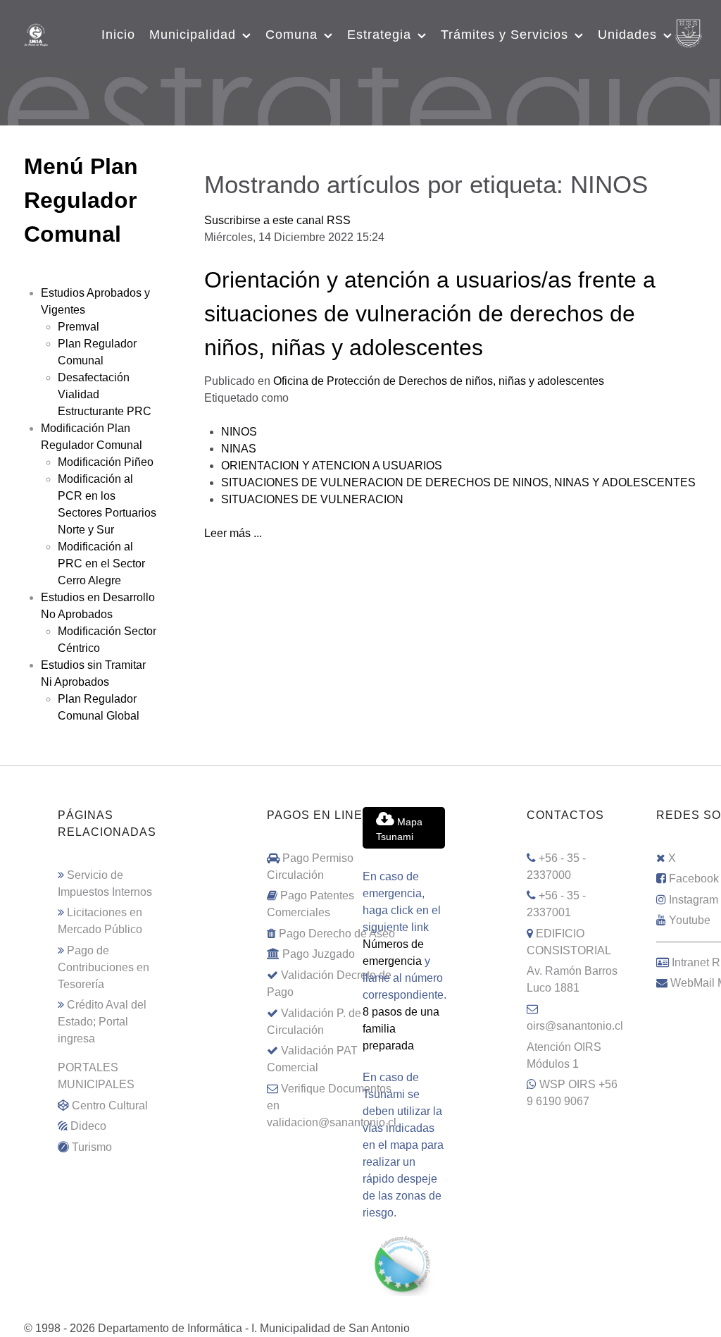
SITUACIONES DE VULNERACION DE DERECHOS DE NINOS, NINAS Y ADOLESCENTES (458, 482)
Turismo (92, 1147)
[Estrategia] (360, 94)
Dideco (88, 1126)
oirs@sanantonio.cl (575, 1026)
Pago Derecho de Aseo (337, 933)
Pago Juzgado (318, 954)
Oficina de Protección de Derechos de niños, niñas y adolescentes (438, 381)
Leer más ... (233, 533)
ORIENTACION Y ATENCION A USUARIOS (331, 466)
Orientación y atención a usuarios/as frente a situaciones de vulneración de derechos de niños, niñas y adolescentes (430, 313)
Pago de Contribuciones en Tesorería (103, 967)
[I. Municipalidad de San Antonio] (36, 33)
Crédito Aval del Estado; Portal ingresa (102, 1022)
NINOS (239, 432)
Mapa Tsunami (399, 829)
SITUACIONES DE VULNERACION (312, 499)
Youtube (689, 920)
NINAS (238, 449)
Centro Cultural (110, 1105)
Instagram (693, 900)
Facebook (694, 879)
